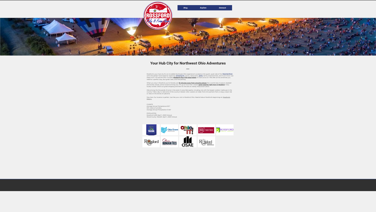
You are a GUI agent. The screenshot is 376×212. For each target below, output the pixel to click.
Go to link (146, 133)
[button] (227, 74)
